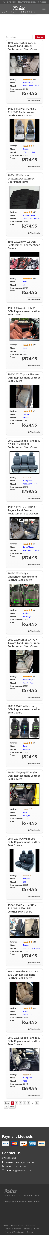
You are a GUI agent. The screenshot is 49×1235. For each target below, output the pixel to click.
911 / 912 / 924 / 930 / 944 (33, 948)
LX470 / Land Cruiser (31, 86)
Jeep (25, 812)
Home (6, 1225)
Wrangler (26, 815)
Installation (30, 1225)
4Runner (26, 417)
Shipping (27, 1229)
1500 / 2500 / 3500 (30, 484)
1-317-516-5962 (11, 2)
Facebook (43, 2)
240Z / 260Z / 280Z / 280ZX (33, 218)
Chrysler (26, 879)
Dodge (26, 613)
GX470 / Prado (28, 683)
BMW (25, 281)
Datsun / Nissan (29, 215)
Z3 (24, 285)
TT (24, 351)
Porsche (26, 149)
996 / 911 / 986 (29, 152)
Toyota (26, 414)
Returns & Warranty (13, 1229)
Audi (25, 348)
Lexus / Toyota (28, 82)
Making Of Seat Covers (14, 1232)
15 (6, 1106)
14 (37, 1103)
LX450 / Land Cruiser (31, 550)
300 (24, 882)
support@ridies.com (28, 2)
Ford (25, 746)
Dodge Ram (27, 480)
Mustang (26, 749)
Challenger (27, 616)
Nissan (25, 1011)
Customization (17, 1225)
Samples (38, 1229)
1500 (25, 1081)
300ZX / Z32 (28, 1014)
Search (30, 1232)
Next (12, 1106)
